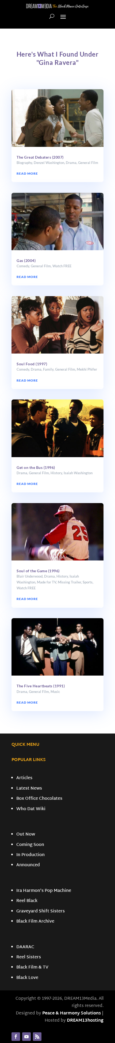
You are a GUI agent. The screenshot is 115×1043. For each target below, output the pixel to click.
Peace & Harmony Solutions (71, 1013)
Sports (88, 582)
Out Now (25, 834)
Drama (71, 162)
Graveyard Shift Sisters (40, 911)
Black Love (27, 978)
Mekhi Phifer (87, 369)
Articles (24, 778)
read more (27, 173)
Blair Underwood (30, 576)
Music (55, 691)
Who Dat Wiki (30, 809)
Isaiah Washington (78, 473)
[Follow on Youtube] (26, 1036)
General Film (88, 162)
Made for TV (46, 582)
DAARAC (25, 947)
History (56, 473)
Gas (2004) (26, 260)
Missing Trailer (69, 582)
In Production (30, 855)
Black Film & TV (32, 967)
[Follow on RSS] (37, 1036)
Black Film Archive (35, 922)
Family (48, 369)
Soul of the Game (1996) (38, 570)
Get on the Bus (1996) (36, 467)
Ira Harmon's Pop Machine (43, 891)
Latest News (29, 789)
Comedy (23, 266)
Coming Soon (30, 845)
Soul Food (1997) (32, 364)
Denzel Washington (49, 162)
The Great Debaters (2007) (40, 157)
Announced (28, 865)
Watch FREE (61, 266)
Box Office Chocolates (39, 799)
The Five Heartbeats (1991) (41, 686)
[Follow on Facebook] (15, 1036)
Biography (24, 162)
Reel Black (26, 901)
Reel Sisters (28, 957)
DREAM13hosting (85, 1021)
